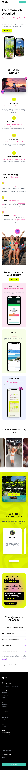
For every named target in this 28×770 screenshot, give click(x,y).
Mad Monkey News (5, 704)
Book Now (23, 2)
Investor (3, 714)
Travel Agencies (4, 719)
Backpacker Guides (5, 747)
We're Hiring (4, 726)
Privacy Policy (4, 697)
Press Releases (4, 706)
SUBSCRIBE (14, 764)
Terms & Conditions (5, 699)
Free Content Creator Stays (6, 750)
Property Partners (5, 715)
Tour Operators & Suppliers (6, 720)
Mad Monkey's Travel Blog (6, 748)
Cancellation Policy (5, 695)
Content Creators (5, 717)
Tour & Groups (4, 692)
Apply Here (10, 603)
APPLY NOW (7, 30)
